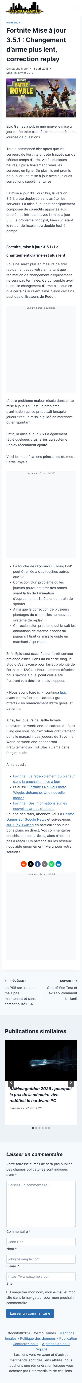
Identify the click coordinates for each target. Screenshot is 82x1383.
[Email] (45, 864)
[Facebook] (38, 864)
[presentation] (41, 1060)
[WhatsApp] (52, 864)
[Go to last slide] (11, 1082)
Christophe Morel (17, 68)
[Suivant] (71, 1082)
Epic (63, 692)
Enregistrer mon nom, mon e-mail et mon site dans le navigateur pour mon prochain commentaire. (40, 1297)
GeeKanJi (16, 1108)
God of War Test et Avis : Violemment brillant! (62, 989)
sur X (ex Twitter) (20, 825)
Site (9, 1283)
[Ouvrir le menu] (73, 8)
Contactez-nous (25, 1344)
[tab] (33, 1128)
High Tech (13, 22)
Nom (11, 1249)
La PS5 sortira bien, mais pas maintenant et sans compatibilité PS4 (20, 992)
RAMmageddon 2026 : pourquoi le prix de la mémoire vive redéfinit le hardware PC (40, 1094)
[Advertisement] (41, 352)
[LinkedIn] (59, 864)
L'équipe (41, 1349)
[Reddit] (24, 864)
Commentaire (18, 1232)
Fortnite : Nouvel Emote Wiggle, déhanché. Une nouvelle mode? (39, 792)
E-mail (12, 1266)
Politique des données (38, 1338)
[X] (31, 864)
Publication (68, 1338)
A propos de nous (56, 1344)
